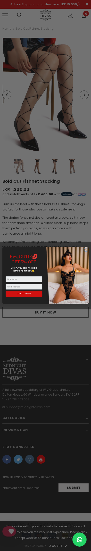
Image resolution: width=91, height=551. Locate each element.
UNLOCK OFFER (24, 293)
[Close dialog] (86, 249)
